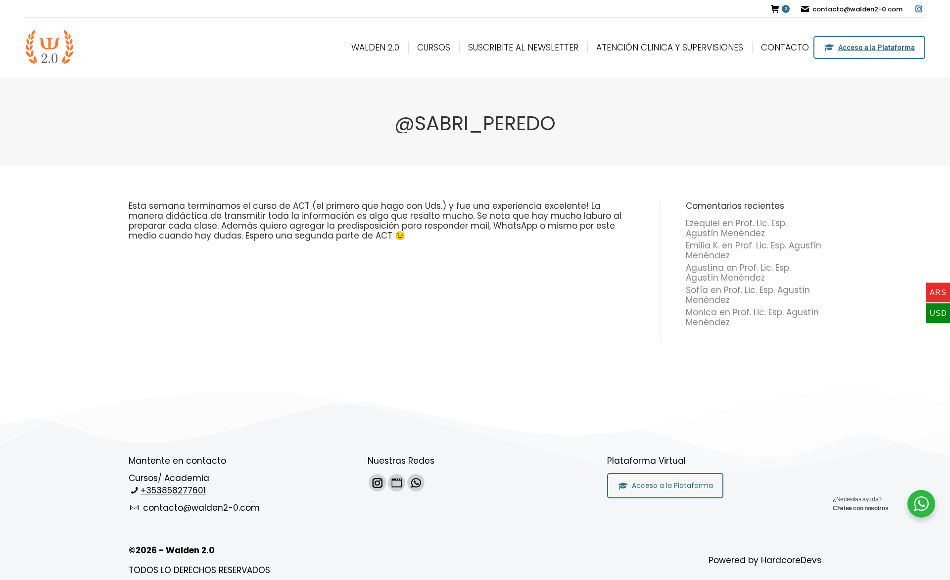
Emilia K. (702, 245)
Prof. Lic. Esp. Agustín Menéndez (736, 228)
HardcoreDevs (791, 560)
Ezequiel (703, 223)
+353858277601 (173, 490)
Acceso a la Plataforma (876, 47)
